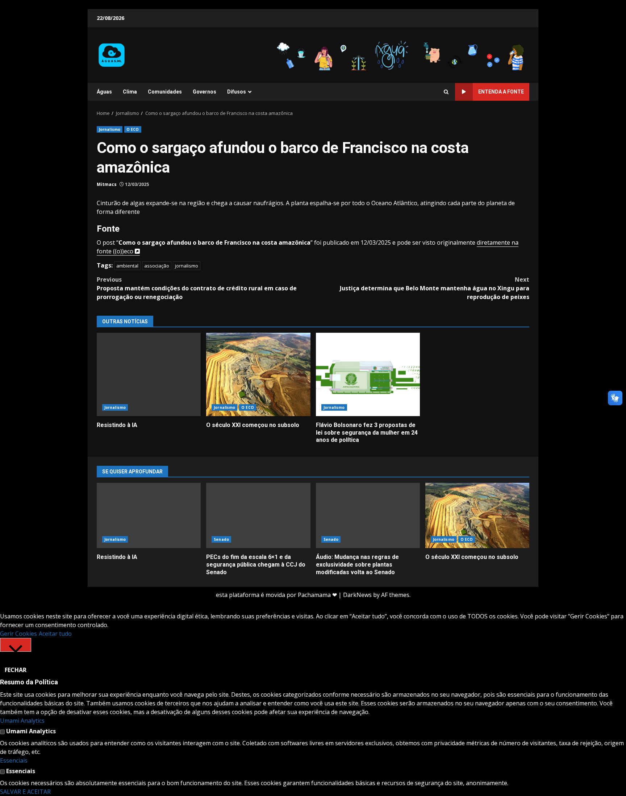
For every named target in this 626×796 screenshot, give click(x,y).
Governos (204, 92)
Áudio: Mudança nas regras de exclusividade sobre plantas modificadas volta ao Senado (368, 515)
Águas (104, 92)
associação (156, 265)
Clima (130, 92)
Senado (221, 539)
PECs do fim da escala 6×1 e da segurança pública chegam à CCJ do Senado (258, 515)
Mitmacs (107, 184)
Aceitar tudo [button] (55, 634)
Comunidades (165, 92)
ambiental (127, 265)
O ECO (132, 129)
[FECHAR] (15, 645)
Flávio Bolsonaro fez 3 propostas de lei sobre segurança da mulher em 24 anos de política (368, 374)
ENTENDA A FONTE (501, 92)
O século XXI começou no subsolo (258, 374)
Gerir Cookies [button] (18, 634)
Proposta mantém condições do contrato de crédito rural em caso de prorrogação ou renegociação (197, 288)
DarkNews (357, 595)
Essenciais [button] (14, 760)
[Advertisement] (401, 54)
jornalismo (186, 265)
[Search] (446, 92)
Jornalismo (109, 129)
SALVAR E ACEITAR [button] (25, 792)
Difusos (236, 92)
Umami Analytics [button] (22, 721)
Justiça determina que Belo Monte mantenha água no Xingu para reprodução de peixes (434, 288)
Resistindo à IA (149, 374)
